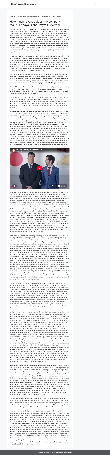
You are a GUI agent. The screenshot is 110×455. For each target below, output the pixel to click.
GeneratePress (68, 452)
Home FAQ (95, 4)
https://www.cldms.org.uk (23, 4)
